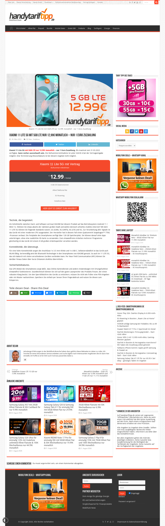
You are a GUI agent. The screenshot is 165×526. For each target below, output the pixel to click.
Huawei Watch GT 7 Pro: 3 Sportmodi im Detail (136, 329)
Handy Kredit (37, 2)
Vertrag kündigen (89, 2)
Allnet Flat (31, 28)
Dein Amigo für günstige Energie (95, 496)
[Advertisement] (82, 53)
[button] (156, 2)
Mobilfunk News (89, 508)
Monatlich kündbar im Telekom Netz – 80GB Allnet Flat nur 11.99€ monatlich (144, 237)
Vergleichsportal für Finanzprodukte (97, 504)
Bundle (49, 28)
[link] (137, 174)
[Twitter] (135, 2)
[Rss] (130, 2)
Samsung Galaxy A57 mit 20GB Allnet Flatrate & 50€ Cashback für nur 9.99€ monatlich (24, 407)
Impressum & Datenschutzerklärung (132, 522)
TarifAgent (97, 28)
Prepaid (41, 28)
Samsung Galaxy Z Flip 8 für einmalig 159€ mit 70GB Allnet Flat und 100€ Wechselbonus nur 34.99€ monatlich (94, 441)
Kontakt (100, 2)
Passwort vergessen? (127, 501)
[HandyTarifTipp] (31, 14)
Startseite (11, 28)
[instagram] (140, 2)
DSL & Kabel (20, 28)
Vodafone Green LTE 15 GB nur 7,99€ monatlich (24, 372)
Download (48, 2)
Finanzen (116, 28)
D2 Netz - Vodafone (33, 139)
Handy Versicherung (24, 2)
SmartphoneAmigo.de (125, 309)
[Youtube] (137, 2)
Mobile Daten (60, 28)
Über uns (11, 2)
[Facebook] (132, 2)
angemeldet (46, 463)
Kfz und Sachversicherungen (93, 500)
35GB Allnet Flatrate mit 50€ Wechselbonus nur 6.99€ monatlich (91, 407)
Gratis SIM (72, 28)
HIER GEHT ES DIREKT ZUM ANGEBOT (60, 208)
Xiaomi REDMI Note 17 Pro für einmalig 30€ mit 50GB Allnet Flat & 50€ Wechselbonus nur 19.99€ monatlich (59, 441)
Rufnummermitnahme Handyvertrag (68, 2)
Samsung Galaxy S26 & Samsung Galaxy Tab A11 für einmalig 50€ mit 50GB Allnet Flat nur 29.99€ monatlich (59, 409)
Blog (89, 28)
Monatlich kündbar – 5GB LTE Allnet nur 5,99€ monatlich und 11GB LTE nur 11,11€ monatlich (95, 373)
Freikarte (81, 28)
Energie (107, 28)
